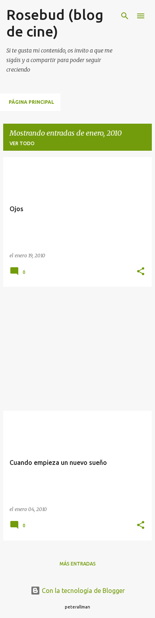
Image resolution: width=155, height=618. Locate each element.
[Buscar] (125, 15)
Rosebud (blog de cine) (54, 22)
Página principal (31, 102)
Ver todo (22, 143)
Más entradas (78, 563)
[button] (140, 271)
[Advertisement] (77, 348)
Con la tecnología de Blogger (82, 590)
